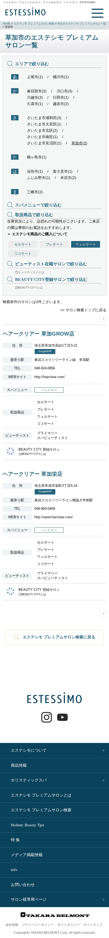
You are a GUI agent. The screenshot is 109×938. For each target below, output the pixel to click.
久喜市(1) (35, 104)
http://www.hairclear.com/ (53, 517)
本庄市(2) (68, 178)
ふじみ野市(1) (38, 178)
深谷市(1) (35, 171)
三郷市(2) (35, 192)
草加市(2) (79, 143)
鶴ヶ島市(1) (37, 157)
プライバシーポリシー (38, 925)
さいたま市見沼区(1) (44, 143)
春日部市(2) (37, 91)
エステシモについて (29, 750)
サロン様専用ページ (29, 899)
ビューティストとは (31, 272)
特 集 (15, 840)
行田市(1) (61, 97)
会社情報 (12, 925)
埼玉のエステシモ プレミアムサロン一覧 (81, 23)
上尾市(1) (35, 77)
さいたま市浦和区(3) (44, 118)
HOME (7, 23)
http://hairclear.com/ (49, 377)
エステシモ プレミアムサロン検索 (34, 23)
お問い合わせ (23, 885)
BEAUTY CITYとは (30, 287)
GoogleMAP (45, 351)
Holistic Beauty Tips (27, 825)
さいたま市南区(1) (42, 137)
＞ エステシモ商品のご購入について (37, 234)
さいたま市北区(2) (42, 130)
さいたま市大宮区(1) (44, 124)
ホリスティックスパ (29, 780)
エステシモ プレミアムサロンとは (41, 795)
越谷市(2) (61, 104)
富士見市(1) (62, 171)
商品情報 (19, 765)
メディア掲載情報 (27, 855)
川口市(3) (64, 91)
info (14, 870)
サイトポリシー (68, 925)
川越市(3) (35, 97)
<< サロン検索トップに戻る (83, 310)
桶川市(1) (61, 77)
